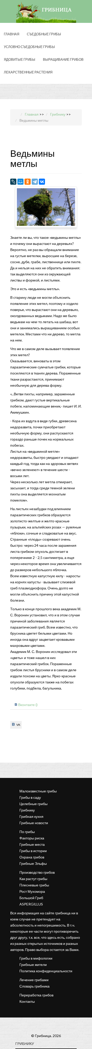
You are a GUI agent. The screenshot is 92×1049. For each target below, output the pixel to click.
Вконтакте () (28, 704)
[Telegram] (35, 182)
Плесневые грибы (34, 885)
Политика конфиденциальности (45, 971)
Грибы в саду (30, 797)
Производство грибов (37, 872)
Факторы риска (31, 838)
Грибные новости (33, 823)
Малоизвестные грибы (38, 791)
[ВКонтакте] (42, 182)
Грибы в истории (33, 851)
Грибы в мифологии (35, 958)
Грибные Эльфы (33, 863)
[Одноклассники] (28, 182)
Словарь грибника (34, 986)
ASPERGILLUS (31, 904)
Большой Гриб (31, 898)
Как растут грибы (33, 878)
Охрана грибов (31, 857)
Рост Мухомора (32, 891)
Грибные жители (33, 964)
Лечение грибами (34, 980)
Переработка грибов (36, 995)
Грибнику (27, 810)
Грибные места (32, 844)
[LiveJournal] (13, 182)
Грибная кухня (31, 816)
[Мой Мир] (20, 182)
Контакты (27, 1001)
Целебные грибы (33, 804)
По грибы (27, 831)
